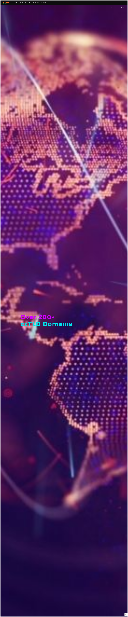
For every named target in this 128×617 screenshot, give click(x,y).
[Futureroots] (6, 2)
